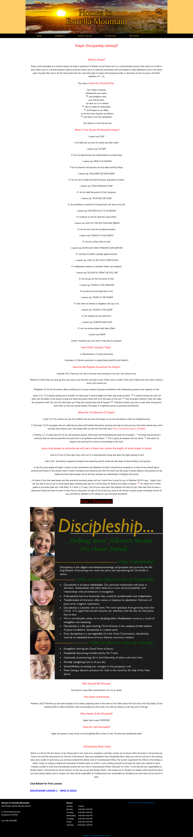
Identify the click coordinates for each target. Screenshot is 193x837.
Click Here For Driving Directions (142, 803)
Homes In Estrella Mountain (97, 17)
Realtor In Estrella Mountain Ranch (96, 835)
